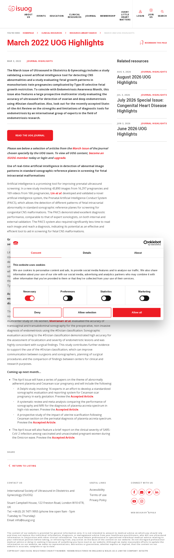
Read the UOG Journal (30, 135)
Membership (108, 16)
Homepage (28, 33)
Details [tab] (87, 252)
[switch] (68, 299)
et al (58, 193)
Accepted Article (82, 396)
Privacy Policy (98, 500)
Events (41, 16)
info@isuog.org (25, 520)
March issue (80, 148)
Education (57, 16)
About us (28, 15)
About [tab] (138, 252)
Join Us (151, 15)
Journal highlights (40, 61)
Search (162, 16)
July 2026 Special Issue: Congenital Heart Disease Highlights (142, 106)
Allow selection (87, 312)
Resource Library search (83, 33)
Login (140, 16)
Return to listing (24, 465)
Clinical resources (74, 15)
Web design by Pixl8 (143, 512)
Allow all (137, 312)
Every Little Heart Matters (125, 16)
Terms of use (98, 495)
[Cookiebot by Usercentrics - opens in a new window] (146, 243)
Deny (37, 312)
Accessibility (97, 490)
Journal (90, 16)
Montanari (60, 321)
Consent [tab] (36, 252)
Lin (53, 193)
